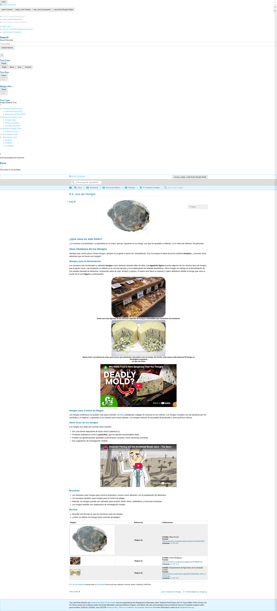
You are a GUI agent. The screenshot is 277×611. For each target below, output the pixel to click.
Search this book (6, 40)
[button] (9, 143)
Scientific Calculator (12, 126)
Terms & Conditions (126, 607)
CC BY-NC (174, 543)
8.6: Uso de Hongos (76, 584)
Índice (193, 207)
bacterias (121, 415)
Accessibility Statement (143, 607)
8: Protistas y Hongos (151, 188)
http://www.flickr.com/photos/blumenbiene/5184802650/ (183, 541)
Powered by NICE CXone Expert (103, 603)
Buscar (73, 182)
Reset (4, 63)
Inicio (79, 188)
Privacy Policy (112, 607)
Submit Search (7, 48)
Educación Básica (113, 188)
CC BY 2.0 (174, 564)
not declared (100, 584)
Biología (131, 188)
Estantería (94, 188)
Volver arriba (73, 591)
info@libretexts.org (186, 607)
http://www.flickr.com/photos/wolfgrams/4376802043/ (182, 562)
